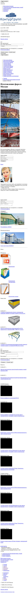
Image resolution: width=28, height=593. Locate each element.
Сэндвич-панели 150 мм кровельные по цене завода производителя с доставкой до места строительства (13, 451)
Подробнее (5, 400)
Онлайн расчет (14, 192)
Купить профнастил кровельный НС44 (10, 398)
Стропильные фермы (8, 66)
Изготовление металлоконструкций (11, 79)
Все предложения (5, 363)
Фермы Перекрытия (8, 69)
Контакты (5, 11)
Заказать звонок (4, 52)
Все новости (6, 382)
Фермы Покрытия (7, 71)
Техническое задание (13, 296)
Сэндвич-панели (4, 560)
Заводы (5, 566)
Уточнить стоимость (5, 348)
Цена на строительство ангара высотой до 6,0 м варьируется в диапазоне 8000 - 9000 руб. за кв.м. (12, 329)
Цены (4, 577)
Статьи (5, 580)
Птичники (5, 568)
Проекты (5, 569)
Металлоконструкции (8, 6)
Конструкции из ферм (8, 73)
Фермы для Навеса (7, 72)
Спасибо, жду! (12, 52)
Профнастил (3, 562)
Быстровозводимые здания (7, 559)
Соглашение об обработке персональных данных (7, 591)
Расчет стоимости (6, 556)
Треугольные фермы (8, 67)
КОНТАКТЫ (4, 546)
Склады (5, 565)
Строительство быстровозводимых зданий (13, 7)
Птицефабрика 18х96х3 (6, 226)
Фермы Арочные (7, 74)
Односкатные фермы (8, 62)
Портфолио (6, 9)
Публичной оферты (5, 49)
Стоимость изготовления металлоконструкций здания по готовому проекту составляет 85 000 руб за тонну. (14, 345)
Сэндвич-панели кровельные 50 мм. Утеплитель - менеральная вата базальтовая (12, 469)
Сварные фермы (7, 63)
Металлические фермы (8, 61)
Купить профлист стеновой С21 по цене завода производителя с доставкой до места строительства (12, 415)
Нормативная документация (12, 281)
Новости (5, 574)
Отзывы (5, 579)
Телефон (2, 46)
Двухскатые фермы (7, 60)
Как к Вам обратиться (6, 44)
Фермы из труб (6, 68)
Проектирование (7, 8)
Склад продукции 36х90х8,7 (7, 245)
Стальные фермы (7, 65)
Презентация (12, 266)
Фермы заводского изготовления (10, 76)
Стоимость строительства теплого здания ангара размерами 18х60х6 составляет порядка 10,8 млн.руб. (13, 313)
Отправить (3, 161)
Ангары (5, 564)
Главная (5, 78)
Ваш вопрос (3, 356)
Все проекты (3, 251)
